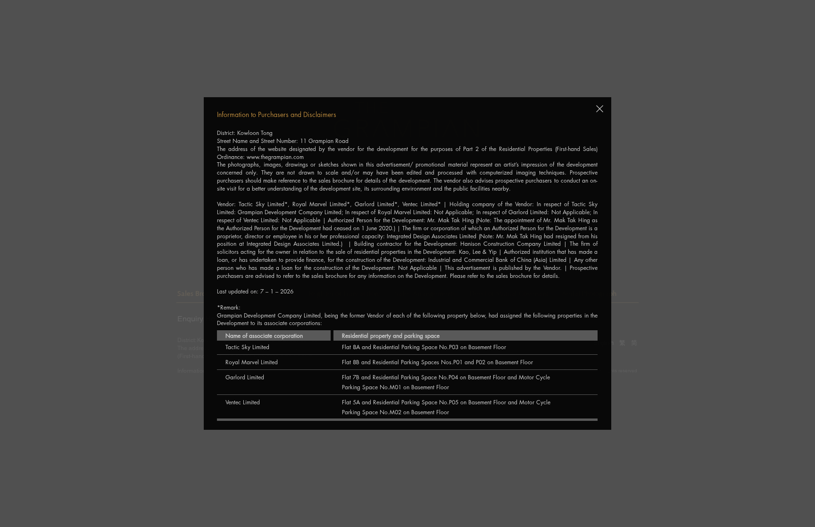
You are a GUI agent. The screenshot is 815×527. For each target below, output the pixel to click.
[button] (599, 108)
